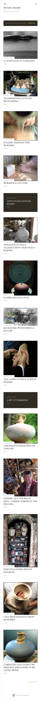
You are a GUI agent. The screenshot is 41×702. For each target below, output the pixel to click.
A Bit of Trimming (17, 400)
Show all (32, 23)
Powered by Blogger (22, 695)
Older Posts (33, 682)
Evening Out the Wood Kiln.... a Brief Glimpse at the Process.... (20, 501)
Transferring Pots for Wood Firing (17, 100)
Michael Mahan (11, 7)
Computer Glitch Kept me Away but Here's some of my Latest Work (19, 667)
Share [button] (5, 64)
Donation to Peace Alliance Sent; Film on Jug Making (19, 247)
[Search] (36, 3)
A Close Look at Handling (19, 60)
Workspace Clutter (15, 183)
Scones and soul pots (16, 297)
